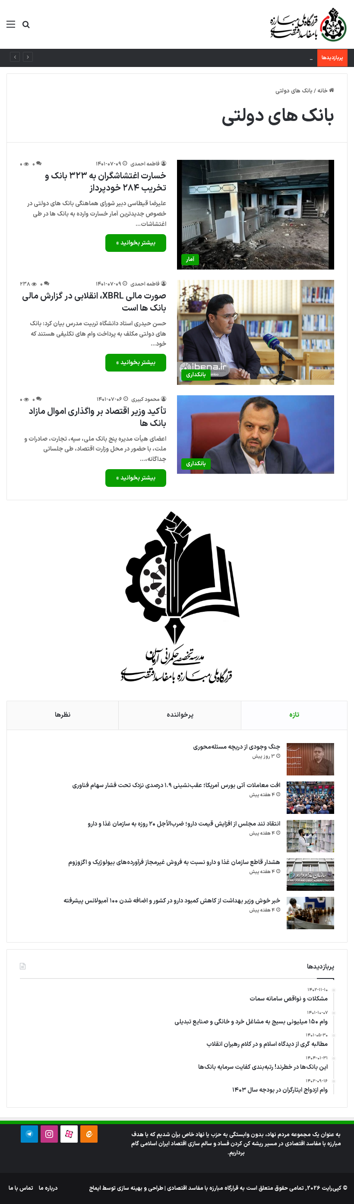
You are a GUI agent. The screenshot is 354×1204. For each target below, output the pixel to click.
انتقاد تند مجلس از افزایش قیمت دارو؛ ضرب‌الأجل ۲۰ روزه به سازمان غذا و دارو (184, 824)
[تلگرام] (29, 1134)
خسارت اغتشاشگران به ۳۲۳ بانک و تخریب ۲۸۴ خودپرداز (105, 182)
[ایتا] (89, 1134)
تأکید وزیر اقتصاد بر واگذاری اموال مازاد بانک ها (97, 417)
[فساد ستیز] (307, 24)
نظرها (62, 715)
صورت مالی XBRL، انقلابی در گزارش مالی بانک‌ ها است (94, 302)
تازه (294, 715)
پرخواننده (180, 715)
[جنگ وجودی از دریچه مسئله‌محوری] (310, 759)
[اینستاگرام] (49, 1134)
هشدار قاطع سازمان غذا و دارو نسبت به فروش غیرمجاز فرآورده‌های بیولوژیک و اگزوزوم (174, 862)
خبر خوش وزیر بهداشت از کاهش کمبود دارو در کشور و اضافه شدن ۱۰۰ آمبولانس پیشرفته (171, 900)
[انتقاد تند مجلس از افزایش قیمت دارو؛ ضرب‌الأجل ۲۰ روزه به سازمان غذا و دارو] (310, 836)
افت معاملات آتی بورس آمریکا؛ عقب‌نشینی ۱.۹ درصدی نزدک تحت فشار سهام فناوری (176, 785)
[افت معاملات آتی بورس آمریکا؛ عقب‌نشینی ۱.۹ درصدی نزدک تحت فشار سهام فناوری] (310, 797)
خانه (323, 91)
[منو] (10, 28)
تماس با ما (21, 1188)
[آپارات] (69, 1134)
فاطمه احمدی (145, 164)
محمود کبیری (145, 399)
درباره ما (48, 1188)
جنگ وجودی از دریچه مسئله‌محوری (236, 747)
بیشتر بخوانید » (135, 243)
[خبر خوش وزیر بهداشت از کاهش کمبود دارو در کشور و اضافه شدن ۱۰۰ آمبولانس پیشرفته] (310, 913)
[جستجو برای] (26, 28)
